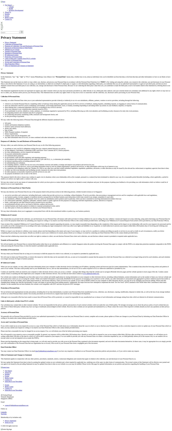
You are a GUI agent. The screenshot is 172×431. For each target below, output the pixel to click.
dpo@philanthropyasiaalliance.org (46, 351)
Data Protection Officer (12, 64)
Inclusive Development (16, 10)
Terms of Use (9, 422)
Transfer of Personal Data (13, 51)
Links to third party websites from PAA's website (20, 58)
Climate (11, 7)
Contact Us (8, 19)
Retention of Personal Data (13, 53)
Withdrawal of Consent (12, 49)
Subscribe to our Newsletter (13, 381)
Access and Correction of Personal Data (17, 62)
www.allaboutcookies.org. (91, 273)
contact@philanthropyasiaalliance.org (16, 405)
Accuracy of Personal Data (13, 60)
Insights (7, 14)
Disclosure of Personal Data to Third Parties (18, 48)
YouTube (4, 414)
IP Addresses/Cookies (11, 55)
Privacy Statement (10, 42)
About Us (8, 12)
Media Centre (9, 17)
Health (11, 8)
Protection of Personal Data (13, 57)
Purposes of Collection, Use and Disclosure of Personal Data (24, 46)
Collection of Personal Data (13, 44)
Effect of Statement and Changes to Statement (19, 66)
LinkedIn (4, 412)
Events (7, 16)
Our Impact (8, 5)
